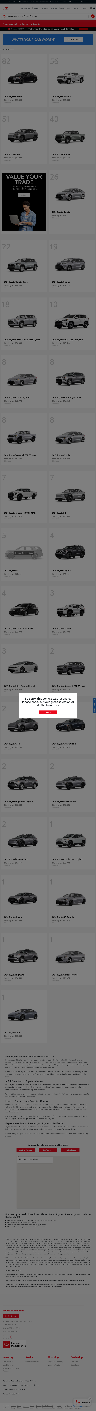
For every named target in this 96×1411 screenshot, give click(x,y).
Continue (48, 712)
